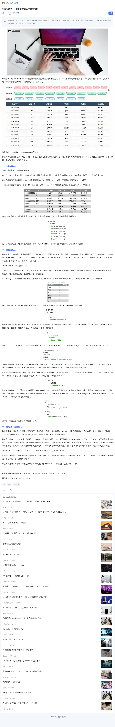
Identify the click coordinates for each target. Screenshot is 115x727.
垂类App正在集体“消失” (12, 544)
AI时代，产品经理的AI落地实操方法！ (18, 693)
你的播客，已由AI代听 (11, 682)
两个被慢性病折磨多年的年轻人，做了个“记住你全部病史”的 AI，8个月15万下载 (34, 512)
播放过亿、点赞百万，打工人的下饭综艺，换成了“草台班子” (26, 586)
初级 (9, 485)
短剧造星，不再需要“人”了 (13, 629)
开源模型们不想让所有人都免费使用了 (18, 650)
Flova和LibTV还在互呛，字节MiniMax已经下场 (21, 661)
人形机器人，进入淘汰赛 (12, 554)
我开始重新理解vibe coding (13, 565)
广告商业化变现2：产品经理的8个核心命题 (20, 703)
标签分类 (16, 485)
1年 (4, 485)
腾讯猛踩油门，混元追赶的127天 (16, 576)
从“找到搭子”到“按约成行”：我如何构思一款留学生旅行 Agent (27, 501)
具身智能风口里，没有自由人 (14, 639)
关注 (110, 13)
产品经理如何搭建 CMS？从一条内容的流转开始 (22, 618)
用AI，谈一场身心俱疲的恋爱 (14, 523)
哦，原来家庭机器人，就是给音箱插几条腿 (20, 608)
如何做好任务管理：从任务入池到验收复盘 (20, 533)
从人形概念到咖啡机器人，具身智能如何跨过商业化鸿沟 (25, 597)
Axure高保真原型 (13, 13)
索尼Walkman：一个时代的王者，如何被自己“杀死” (23, 671)
